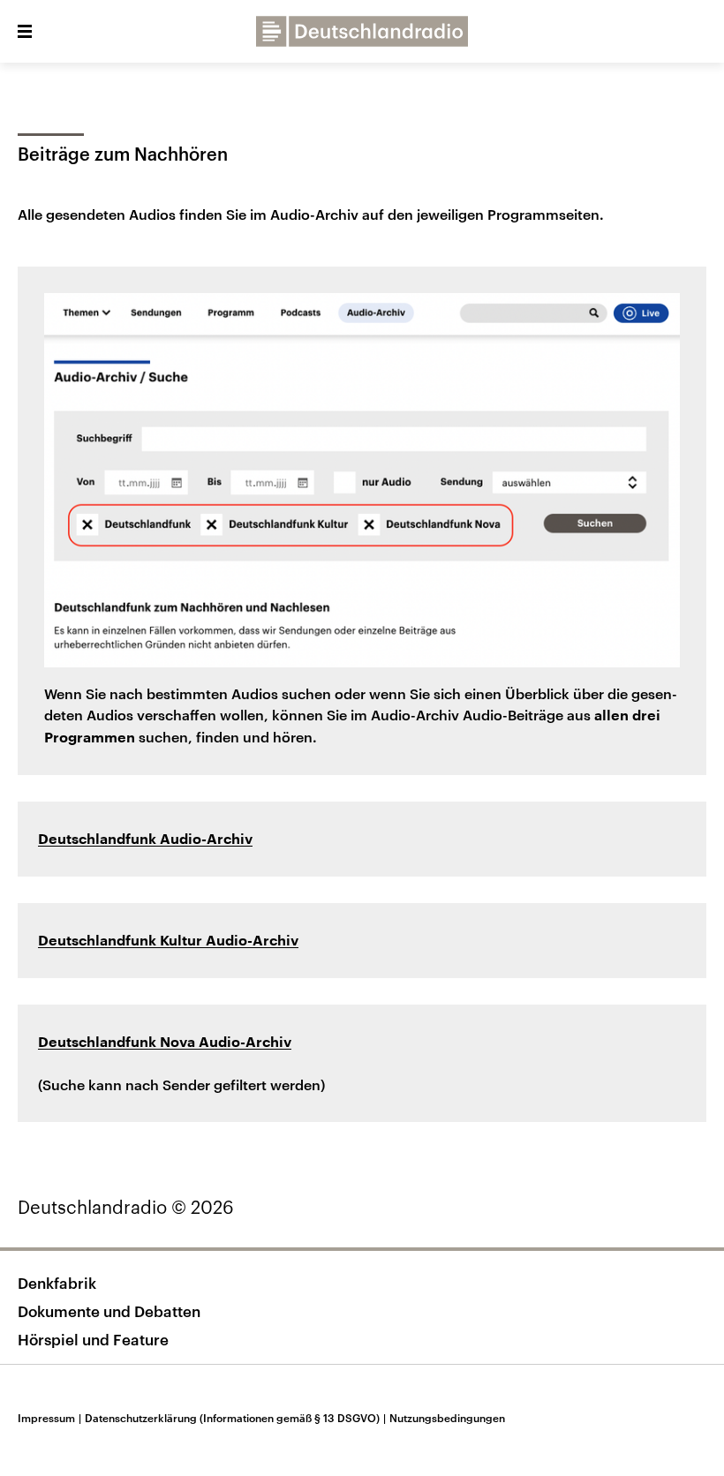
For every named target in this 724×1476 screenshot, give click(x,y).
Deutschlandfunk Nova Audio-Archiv (164, 1042)
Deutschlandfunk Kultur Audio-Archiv (168, 941)
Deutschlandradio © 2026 (126, 1206)
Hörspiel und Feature (93, 1339)
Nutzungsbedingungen (447, 1418)
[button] (25, 32)
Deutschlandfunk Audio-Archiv (145, 839)
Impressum (49, 1418)
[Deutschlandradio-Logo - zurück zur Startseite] (362, 31)
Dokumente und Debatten (109, 1311)
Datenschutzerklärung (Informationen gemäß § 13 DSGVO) (235, 1418)
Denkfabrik (57, 1283)
